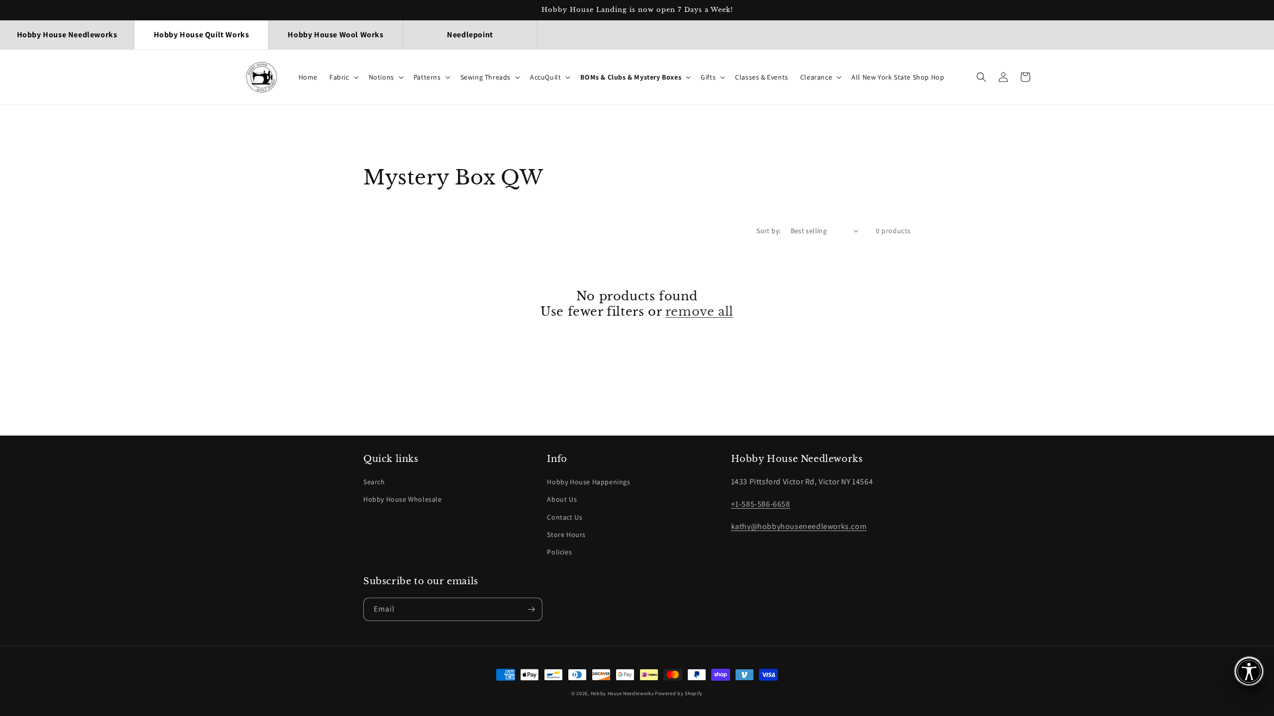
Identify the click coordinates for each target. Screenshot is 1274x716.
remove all (699, 311)
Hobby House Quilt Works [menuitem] (201, 34)
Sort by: (768, 230)
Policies (559, 551)
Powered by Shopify (679, 693)
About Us (562, 499)
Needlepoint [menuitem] (470, 34)
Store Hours (566, 534)
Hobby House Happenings (588, 481)
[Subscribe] (531, 609)
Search (374, 481)
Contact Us (564, 517)
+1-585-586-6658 (760, 504)
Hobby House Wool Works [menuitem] (335, 34)
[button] (343, 77)
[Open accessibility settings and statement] (1249, 671)
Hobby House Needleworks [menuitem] (67, 34)
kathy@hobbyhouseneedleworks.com (799, 526)
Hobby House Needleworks (622, 693)
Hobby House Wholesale (402, 499)
